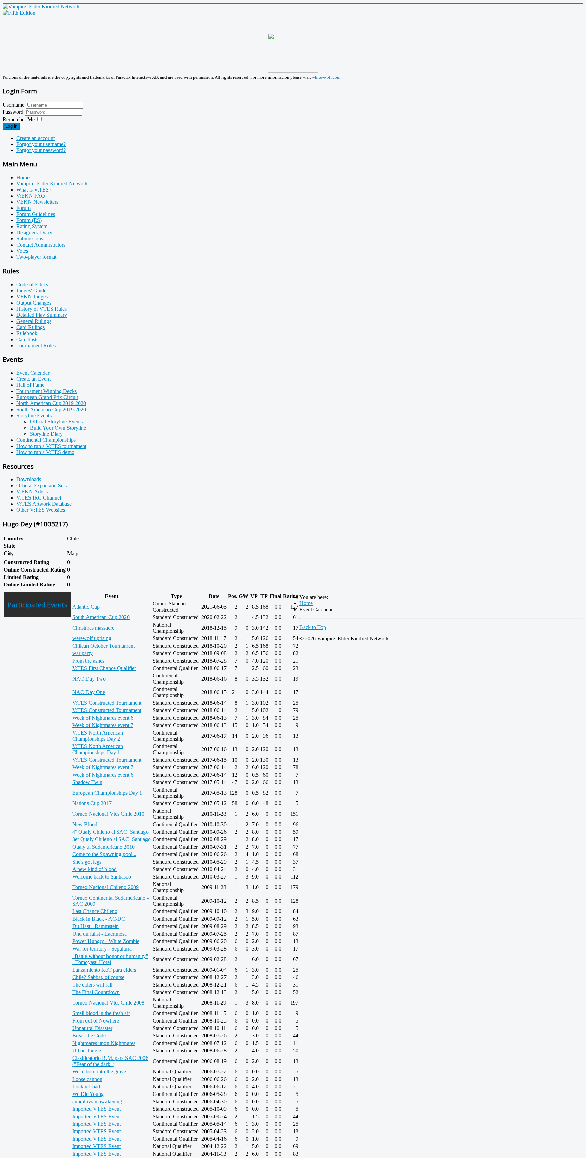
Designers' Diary (34, 232)
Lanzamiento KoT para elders (104, 970)
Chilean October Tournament (103, 646)
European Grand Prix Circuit (47, 397)
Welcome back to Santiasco (101, 877)
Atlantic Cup (86, 607)
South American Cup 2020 (101, 617)
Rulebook (26, 333)
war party (82, 653)
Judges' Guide (31, 290)
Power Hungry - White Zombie (105, 941)
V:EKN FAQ (30, 196)
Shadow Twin (87, 782)
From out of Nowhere (95, 1021)
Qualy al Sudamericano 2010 (103, 847)
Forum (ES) (29, 220)
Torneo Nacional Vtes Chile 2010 (108, 814)
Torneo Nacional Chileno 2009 (105, 887)
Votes (22, 251)
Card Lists (27, 339)
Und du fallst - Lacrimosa (99, 934)
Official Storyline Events (56, 421)
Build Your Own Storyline (58, 428)
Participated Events (37, 604)
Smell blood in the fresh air (101, 1013)
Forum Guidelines (35, 214)
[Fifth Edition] (19, 13)
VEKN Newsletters (37, 202)
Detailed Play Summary (41, 315)
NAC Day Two (89, 679)
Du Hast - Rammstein (95, 926)
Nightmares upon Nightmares (103, 1043)
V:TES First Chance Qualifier (104, 668)
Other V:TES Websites (40, 510)
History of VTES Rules (41, 309)
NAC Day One (88, 692)
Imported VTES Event (96, 1109)
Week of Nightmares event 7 (102, 725)
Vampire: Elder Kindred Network (52, 183)
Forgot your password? (41, 150)
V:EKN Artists (32, 491)
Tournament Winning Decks (46, 391)
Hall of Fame (30, 385)
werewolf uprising (91, 638)
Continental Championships (46, 440)
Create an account (35, 138)
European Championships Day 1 (107, 793)
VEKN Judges (32, 297)
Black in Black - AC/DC (98, 919)
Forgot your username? (41, 144)
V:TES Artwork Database (44, 504)
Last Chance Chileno (94, 911)
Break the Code (89, 1035)
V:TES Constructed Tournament (106, 703)
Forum (23, 208)
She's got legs (86, 862)
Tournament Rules (36, 345)
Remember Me (19, 119)
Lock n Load (86, 1086)
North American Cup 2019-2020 (51, 403)
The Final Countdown (96, 992)
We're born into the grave (99, 1071)
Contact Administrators (40, 245)
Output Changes (33, 303)
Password (14, 112)
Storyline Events (34, 415)
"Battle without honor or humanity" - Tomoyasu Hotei (110, 959)
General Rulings (33, 321)
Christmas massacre (93, 628)
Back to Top (312, 627)
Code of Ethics (32, 284)
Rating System (31, 226)
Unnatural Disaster (92, 1028)
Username (13, 105)
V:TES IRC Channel (38, 498)
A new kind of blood (94, 869)
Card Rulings (30, 327)
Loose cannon (87, 1079)
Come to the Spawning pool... (104, 854)
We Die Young (88, 1094)
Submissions (29, 238)
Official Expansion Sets (41, 485)
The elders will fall (92, 985)
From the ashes (88, 661)
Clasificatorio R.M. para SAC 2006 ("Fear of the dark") (110, 1061)
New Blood (84, 824)
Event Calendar (33, 373)
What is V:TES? (33, 190)
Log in (11, 126)
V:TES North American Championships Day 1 (97, 749)
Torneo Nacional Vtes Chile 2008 (108, 1003)
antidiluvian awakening (97, 1101)
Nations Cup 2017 (92, 803)
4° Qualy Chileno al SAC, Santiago (110, 832)
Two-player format (36, 257)
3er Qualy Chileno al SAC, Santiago (111, 839)
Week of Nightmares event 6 (102, 718)
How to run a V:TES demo (45, 452)
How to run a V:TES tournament (51, 446)
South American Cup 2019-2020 (51, 409)
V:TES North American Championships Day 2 (97, 736)
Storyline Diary (46, 434)
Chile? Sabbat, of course (98, 977)
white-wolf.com (326, 77)
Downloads (28, 479)
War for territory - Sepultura (102, 949)
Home (23, 177)
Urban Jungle (86, 1050)
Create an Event (33, 379)
